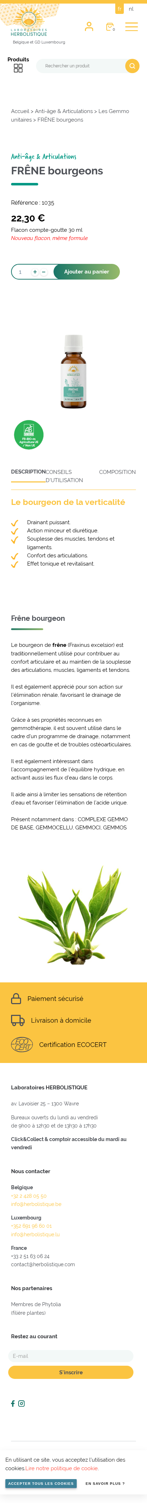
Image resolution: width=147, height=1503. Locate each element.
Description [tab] (28, 472)
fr (119, 9)
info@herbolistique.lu (35, 1234)
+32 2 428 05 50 (29, 1196)
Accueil (20, 111)
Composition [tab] (117, 472)
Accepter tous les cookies (41, 1484)
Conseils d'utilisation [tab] (64, 476)
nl (131, 9)
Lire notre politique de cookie (61, 1468)
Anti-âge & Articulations (64, 111)
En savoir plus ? (105, 1484)
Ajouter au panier (86, 272)
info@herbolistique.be (36, 1204)
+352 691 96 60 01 (31, 1226)
